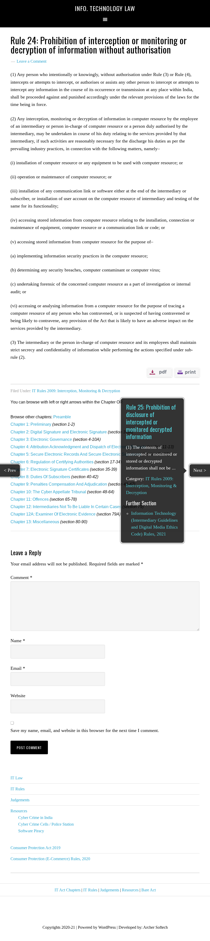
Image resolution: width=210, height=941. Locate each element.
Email (17, 668)
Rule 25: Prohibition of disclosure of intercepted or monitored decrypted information (151, 421)
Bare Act (148, 890)
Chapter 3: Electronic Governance (41, 439)
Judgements (19, 800)
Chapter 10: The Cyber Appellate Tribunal (48, 492)
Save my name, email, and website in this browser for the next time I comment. (84, 730)
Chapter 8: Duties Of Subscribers (40, 477)
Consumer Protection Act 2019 (35, 848)
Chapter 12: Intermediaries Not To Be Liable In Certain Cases (65, 507)
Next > (199, 470)
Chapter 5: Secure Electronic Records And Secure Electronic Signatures (75, 454)
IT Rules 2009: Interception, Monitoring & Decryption (76, 391)
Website (17, 695)
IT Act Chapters (67, 890)
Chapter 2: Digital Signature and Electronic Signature (58, 432)
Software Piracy (31, 831)
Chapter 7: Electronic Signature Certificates (49, 469)
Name (17, 640)
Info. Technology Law (105, 8)
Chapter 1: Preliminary (30, 424)
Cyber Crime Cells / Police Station (46, 824)
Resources (18, 811)
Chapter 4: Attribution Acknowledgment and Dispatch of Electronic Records (78, 447)
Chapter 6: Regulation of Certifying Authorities (51, 462)
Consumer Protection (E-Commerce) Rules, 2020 (50, 859)
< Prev (10, 470)
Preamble (62, 417)
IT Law (16, 778)
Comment (21, 577)
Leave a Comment (31, 61)
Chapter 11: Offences (29, 499)
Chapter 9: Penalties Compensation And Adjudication (58, 484)
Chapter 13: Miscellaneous (34, 522)
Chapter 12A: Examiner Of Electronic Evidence (53, 514)
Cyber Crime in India (35, 817)
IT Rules (17, 789)
